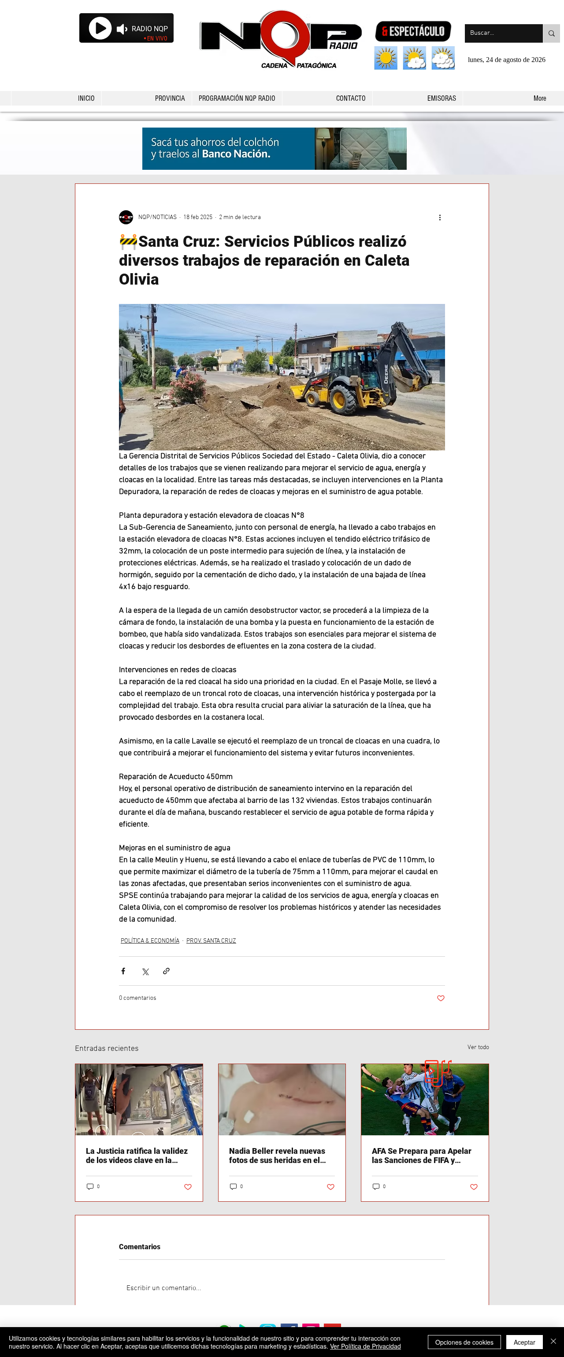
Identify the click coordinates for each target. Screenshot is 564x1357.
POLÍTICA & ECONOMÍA (150, 941)
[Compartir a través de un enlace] (166, 971)
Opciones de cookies (464, 1342)
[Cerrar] (553, 1342)
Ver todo (478, 1047)
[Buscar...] (551, 33)
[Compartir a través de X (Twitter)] (145, 971)
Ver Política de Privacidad (365, 1346)
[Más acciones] (439, 217)
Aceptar (524, 1342)
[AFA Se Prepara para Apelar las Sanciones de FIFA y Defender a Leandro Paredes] (425, 1099)
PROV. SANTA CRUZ (211, 941)
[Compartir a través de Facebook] (123, 971)
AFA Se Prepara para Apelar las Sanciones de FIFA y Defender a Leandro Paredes (423, 1155)
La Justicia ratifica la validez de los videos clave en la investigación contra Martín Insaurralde (137, 1155)
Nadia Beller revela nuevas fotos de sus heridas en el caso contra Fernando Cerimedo (277, 1155)
